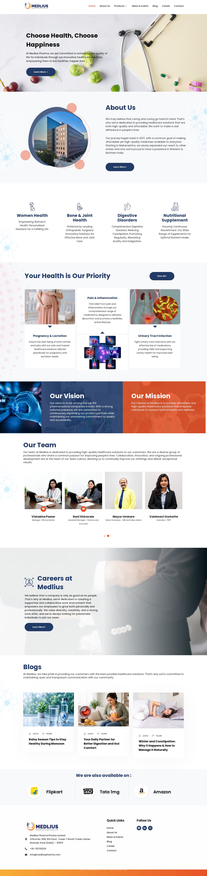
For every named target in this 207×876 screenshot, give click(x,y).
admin (36, 734)
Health (49, 734)
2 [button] (108, 536)
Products (119, 6)
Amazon (162, 792)
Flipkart (54, 792)
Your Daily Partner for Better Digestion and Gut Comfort (101, 743)
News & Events (140, 6)
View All (161, 276)
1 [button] (104, 536)
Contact (179, 6)
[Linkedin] (144, 828)
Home (92, 6)
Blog (155, 6)
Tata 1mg (109, 792)
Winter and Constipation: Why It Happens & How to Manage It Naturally (157, 745)
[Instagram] (150, 828)
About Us (105, 6)
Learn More (40, 71)
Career (166, 6)
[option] (43, 499)
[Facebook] (139, 828)
